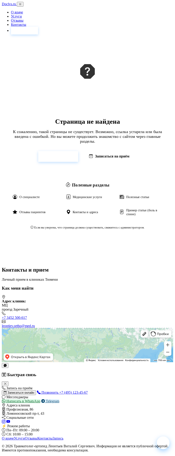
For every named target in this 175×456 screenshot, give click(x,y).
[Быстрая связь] (5, 365)
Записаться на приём (112, 156)
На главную (61, 156)
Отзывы (17, 20)
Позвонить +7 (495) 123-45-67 (64, 392)
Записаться (24, 30)
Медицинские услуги (87, 197)
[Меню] (20, 4)
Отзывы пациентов (32, 212)
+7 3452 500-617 (14, 318)
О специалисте (29, 197)
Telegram (52, 401)
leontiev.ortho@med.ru (18, 326)
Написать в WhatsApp (22, 401)
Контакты (18, 24)
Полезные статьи (137, 197)
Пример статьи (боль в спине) (141, 212)
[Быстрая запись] (163, 442)
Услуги (16, 16)
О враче (17, 12)
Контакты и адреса (85, 212)
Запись (58, 438)
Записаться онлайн (20, 392)
